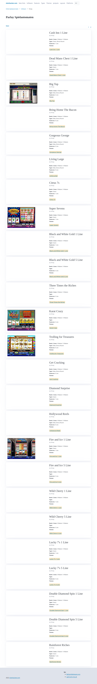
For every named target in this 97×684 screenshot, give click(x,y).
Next (7, 26)
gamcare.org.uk (71, 677)
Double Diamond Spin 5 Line (59, 636)
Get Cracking (54, 379)
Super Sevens (54, 225)
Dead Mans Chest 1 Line (57, 75)
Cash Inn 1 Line (55, 49)
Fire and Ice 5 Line (55, 482)
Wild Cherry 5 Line (55, 533)
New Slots (22, 3)
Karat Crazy (53, 328)
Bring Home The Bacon (57, 126)
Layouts (62, 3)
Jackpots (56, 3)
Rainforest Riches (55, 662)
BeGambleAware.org (73, 674)
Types (43, 3)
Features (37, 3)
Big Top (52, 101)
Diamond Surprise (55, 405)
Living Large (53, 176)
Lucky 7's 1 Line (55, 559)
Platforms (70, 3)
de (76, 3)
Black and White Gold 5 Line (59, 276)
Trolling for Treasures (57, 354)
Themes (49, 3)
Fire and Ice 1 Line (55, 456)
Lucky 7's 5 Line (55, 585)
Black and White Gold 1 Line (59, 251)
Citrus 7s (52, 199)
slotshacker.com (14, 678)
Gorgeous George (55, 152)
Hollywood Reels (55, 431)
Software (30, 3)
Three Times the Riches (57, 302)
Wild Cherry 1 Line (55, 508)
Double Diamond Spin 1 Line (59, 610)
